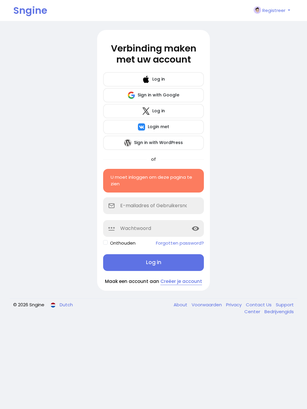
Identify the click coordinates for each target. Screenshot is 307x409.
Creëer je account (181, 281)
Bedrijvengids (279, 311)
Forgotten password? (180, 243)
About (181, 305)
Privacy (234, 305)
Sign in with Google (157, 95)
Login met (158, 127)
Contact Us (259, 305)
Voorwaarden (207, 305)
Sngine (30, 10)
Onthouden (123, 243)
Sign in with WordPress (158, 143)
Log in (158, 79)
